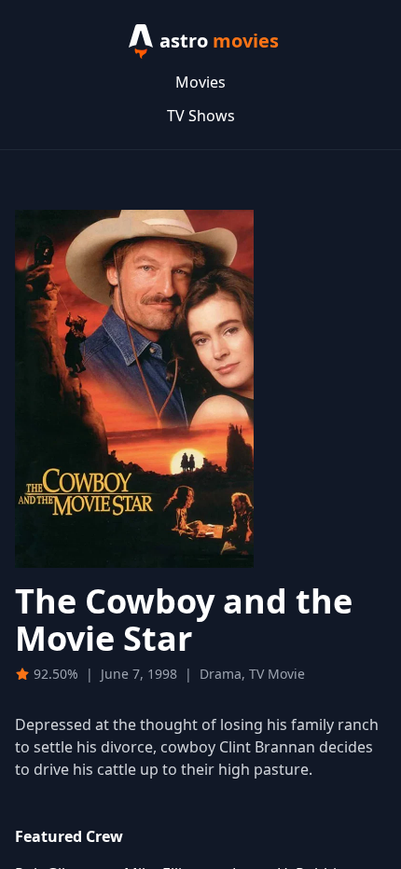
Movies (200, 82)
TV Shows (201, 115)
